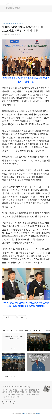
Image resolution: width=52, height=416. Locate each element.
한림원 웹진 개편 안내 (13, 8)
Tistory (38, 413)
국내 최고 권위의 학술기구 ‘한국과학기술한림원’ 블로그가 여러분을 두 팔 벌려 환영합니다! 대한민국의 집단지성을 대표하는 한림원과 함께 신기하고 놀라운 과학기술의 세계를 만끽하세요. (21, 393)
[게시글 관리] (13, 317)
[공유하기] (10, 317)
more (48, 330)
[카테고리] (3, 2)
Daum (25, 413)
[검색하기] (49, 2)
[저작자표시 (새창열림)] (28, 317)
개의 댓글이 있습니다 (9, 376)
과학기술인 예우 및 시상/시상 (13, 23)
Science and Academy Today (16, 386)
